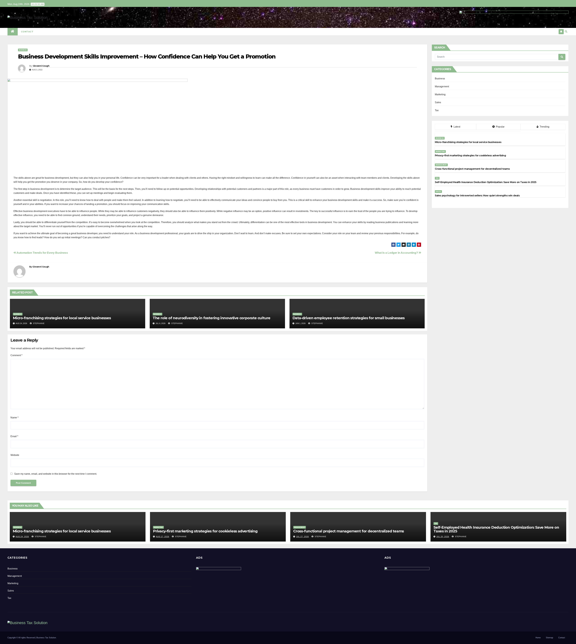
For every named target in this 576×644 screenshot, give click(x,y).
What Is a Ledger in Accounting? (397, 252)
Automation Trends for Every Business (42, 252)
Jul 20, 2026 (442, 537)
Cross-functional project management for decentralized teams (348, 531)
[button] (566, 31)
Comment (16, 355)
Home (538, 637)
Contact (27, 31)
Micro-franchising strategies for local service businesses (62, 318)
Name (14, 417)
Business (23, 50)
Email (14, 436)
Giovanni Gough (41, 66)
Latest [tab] (456, 126)
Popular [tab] (500, 126)
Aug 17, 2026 (162, 537)
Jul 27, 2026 (302, 537)
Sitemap (549, 637)
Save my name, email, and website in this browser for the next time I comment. (55, 474)
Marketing (440, 94)
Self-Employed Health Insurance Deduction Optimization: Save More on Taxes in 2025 (496, 529)
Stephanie (38, 323)
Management (442, 86)
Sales (438, 102)
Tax (437, 110)
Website (14, 455)
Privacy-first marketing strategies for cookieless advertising (205, 531)
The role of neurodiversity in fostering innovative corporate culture (211, 318)
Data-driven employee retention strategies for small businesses (348, 318)
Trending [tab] (544, 126)
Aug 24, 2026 (22, 537)
